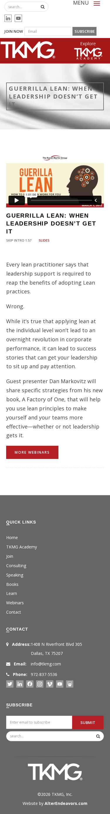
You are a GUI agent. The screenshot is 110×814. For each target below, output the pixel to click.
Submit (87, 722)
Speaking (14, 575)
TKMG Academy (21, 547)
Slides (44, 240)
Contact (13, 612)
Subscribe (85, 31)
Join (9, 556)
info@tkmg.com (46, 664)
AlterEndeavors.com (66, 803)
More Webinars (32, 452)
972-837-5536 (44, 674)
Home (12, 537)
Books (12, 584)
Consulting (16, 565)
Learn (11, 593)
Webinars (15, 602)
